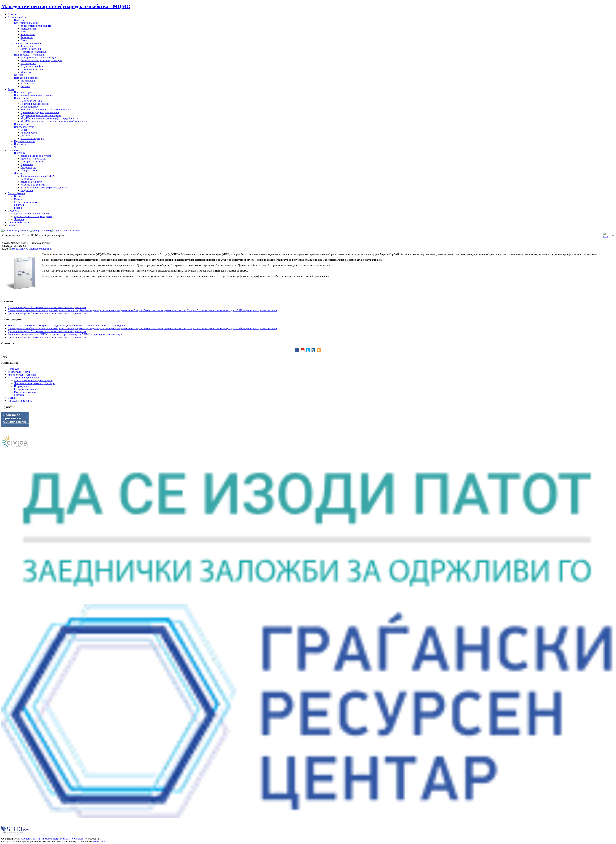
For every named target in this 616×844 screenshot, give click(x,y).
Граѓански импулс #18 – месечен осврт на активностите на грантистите (47, 313)
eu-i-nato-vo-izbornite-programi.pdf (33, 248)
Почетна (27, 838)
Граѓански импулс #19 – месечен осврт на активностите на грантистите (47, 307)
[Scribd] (314, 351)
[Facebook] (298, 351)
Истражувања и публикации (68, 838)
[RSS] (319, 351)
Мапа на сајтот (100, 841)
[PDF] (605, 236)
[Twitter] (309, 351)
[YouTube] (303, 351)
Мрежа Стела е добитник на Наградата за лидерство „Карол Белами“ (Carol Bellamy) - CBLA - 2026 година (66, 325)
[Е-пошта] (613, 235)
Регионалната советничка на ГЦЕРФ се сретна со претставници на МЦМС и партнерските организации (65, 334)
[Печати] (609, 235)
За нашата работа (42, 838)
